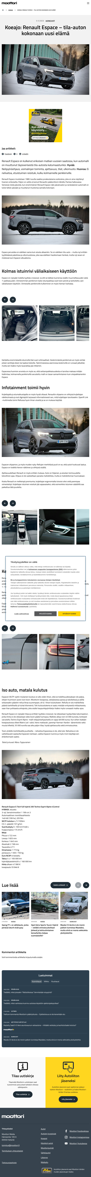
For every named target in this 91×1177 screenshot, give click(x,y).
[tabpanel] (45, 1014)
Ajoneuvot (50, 21)
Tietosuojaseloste (9, 1162)
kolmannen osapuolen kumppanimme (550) (46, 569)
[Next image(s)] (13, 300)
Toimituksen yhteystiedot (12, 1151)
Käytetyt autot (47, 1143)
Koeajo (10, 10)
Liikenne (44, 1157)
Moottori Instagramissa (79, 1137)
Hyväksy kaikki (69, 613)
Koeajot (44, 1138)
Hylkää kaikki (45, 613)
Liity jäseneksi (67, 1099)
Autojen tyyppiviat (48, 1133)
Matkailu (44, 1162)
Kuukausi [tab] (55, 981)
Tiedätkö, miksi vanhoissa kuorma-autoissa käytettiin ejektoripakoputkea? (31, 1003)
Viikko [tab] (46, 981)
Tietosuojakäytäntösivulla (27, 604)
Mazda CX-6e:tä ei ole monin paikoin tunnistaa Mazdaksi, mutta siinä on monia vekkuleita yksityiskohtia (42, 1040)
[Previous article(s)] (78, 885)
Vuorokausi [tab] (36, 981)
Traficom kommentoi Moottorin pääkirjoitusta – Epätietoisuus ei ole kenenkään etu (34, 1014)
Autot (43, 1128)
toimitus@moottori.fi (11, 1145)
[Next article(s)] (86, 885)
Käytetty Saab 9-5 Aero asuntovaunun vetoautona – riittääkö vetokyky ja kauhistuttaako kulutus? (40, 1025)
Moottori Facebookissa (79, 1131)
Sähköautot (45, 1152)
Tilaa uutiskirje (21, 1094)
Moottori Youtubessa (78, 1143)
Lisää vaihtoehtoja (21, 613)
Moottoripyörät (47, 1148)
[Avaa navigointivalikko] (88, 3)
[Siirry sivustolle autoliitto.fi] (47, 1170)
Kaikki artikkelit (59, 885)
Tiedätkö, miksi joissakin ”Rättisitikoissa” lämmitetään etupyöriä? (28, 992)
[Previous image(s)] (5, 300)
